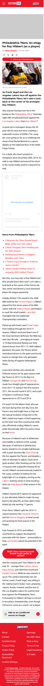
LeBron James (31, 566)
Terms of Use (33, 645)
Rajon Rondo (8, 569)
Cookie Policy (8, 650)
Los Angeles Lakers (11, 121)
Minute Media (14, 668)
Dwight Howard (9, 573)
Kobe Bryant (16, 484)
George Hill (15, 380)
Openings (31, 632)
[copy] (16, 55)
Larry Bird (30, 312)
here (11, 432)
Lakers (5, 481)
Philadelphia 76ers (23, 114)
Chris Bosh (31, 452)
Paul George (31, 380)
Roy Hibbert (31, 121)
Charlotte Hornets (30, 514)
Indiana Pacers (24, 309)
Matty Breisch (11, 51)
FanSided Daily (9, 641)
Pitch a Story (32, 641)
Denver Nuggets (17, 517)
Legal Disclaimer (34, 650)
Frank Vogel (32, 325)
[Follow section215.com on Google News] (38, 614)
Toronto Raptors (25, 301)
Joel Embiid (12, 541)
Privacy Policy (8, 645)
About (5, 632)
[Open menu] (3, 3)
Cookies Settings (10, 662)
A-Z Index (31, 654)
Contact (5, 637)
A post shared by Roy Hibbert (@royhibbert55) (22, 227)
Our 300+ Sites (33, 637)
